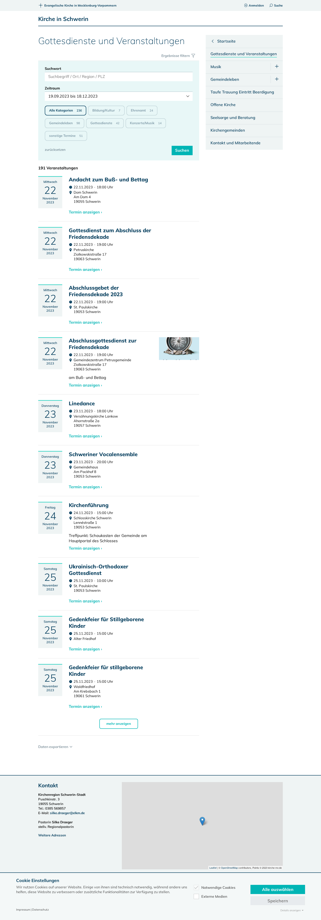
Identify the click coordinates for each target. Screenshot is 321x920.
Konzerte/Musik (146, 123)
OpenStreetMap (229, 867)
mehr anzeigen (118, 723)
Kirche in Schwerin (63, 18)
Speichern (278, 900)
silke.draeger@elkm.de (67, 813)
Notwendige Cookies (218, 887)
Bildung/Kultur (106, 110)
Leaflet (213, 867)
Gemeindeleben (64, 123)
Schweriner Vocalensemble (103, 454)
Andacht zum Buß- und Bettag (108, 179)
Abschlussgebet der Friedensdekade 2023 (96, 290)
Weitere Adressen (52, 835)
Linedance (82, 403)
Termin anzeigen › (85, 212)
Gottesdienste (104, 123)
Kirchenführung (89, 505)
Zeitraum (52, 88)
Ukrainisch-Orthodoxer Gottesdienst (98, 569)
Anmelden (256, 5)
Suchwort (53, 68)
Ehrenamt (142, 110)
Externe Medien (214, 896)
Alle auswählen (277, 889)
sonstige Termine (66, 136)
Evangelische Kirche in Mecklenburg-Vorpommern (80, 5)
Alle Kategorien (65, 110)
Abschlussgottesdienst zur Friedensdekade (102, 343)
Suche (278, 5)
